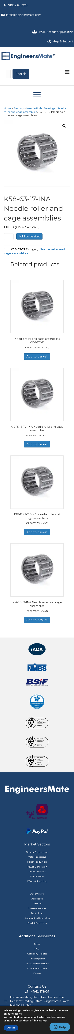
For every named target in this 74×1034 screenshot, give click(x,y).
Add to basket (29, 236)
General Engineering (37, 852)
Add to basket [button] (37, 356)
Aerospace (37, 898)
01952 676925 (18, 5)
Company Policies (37, 953)
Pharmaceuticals (37, 908)
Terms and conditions (37, 963)
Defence (37, 903)
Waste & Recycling (37, 881)
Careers (37, 973)
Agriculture (37, 913)
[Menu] (67, 72)
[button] (21, 74)
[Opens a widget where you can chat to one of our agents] (59, 1027)
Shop (37, 943)
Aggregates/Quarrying (37, 918)
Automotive (37, 893)
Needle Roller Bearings (40, 108)
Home (8, 108)
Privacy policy (37, 958)
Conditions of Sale (37, 968)
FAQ (37, 948)
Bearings (18, 108)
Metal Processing (37, 856)
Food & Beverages (37, 923)
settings (42, 1020)
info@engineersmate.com (23, 15)
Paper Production (37, 861)
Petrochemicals (37, 871)
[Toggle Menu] (37, 94)
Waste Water (37, 876)
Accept (11, 1027)
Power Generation (37, 866)
